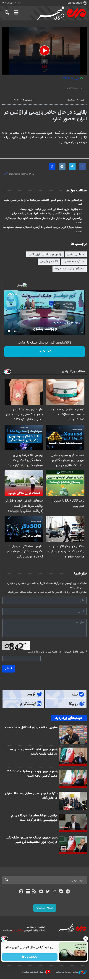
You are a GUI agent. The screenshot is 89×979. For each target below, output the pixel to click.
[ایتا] (21, 892)
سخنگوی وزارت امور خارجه (69, 268)
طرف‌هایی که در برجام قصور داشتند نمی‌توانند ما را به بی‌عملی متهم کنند (43, 202)
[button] (44, 50)
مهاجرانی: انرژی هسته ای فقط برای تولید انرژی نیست (51, 209)
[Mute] (15, 331)
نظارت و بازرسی (49, 261)
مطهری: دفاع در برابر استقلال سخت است (31, 727)
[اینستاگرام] (54, 892)
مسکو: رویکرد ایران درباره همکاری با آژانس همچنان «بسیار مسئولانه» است (42, 229)
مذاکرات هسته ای (74, 261)
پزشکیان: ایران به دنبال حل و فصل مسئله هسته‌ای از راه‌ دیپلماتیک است (43, 220)
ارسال (8, 668)
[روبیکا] (41, 892)
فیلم (82, 100)
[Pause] (9, 331)
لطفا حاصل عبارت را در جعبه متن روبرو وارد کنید (57, 652)
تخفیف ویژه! (30, 956)
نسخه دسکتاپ (44, 908)
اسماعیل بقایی (75, 254)
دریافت (71, 78)
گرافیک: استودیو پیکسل (34, 972)
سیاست (71, 100)
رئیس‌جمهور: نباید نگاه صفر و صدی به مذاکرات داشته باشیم (34, 752)
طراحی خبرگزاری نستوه (67, 972)
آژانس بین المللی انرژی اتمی (45, 254)
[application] (44, 51)
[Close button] (85, 938)
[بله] (61, 892)
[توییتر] (48, 892)
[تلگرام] (68, 892)
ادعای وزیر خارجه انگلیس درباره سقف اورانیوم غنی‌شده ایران (47, 213)
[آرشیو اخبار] (28, 892)
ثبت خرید (44, 351)
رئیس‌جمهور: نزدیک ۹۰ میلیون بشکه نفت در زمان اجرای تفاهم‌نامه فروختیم (32, 840)
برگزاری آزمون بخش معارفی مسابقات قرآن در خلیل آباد (31, 796)
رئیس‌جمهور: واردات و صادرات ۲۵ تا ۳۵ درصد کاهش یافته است (32, 774)
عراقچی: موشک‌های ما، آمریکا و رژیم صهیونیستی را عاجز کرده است (34, 818)
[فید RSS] (34, 892)
